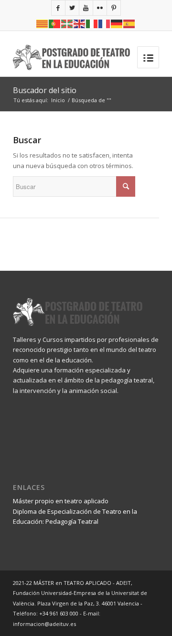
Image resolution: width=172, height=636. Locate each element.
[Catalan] (42, 23)
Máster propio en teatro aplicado (60, 501)
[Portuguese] (55, 23)
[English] (80, 23)
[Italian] (92, 23)
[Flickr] (100, 7)
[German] (117, 23)
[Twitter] (72, 7)
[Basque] (67, 23)
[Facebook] (58, 7)
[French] (104, 23)
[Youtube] (86, 7)
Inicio (58, 100)
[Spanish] (129, 23)
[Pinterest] (113, 7)
